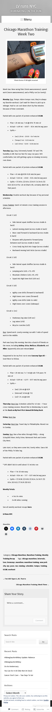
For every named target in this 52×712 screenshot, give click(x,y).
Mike (5, 349)
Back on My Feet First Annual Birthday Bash (25, 410)
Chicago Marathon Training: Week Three (31, 585)
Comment (39, 620)
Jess (31, 349)
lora (4, 562)
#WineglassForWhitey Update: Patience (19, 658)
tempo (37, 566)
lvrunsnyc (11, 562)
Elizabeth (41, 346)
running (22, 566)
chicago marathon (29, 559)
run (16, 566)
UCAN (40, 116)
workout (11, 570)
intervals (41, 559)
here (30, 507)
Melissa (33, 346)
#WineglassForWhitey (12, 662)
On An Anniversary (11, 666)
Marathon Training (34, 555)
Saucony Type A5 (38, 356)
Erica (27, 346)
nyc (8, 566)
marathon (19, 562)
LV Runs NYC (7, 514)
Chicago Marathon (18, 555)
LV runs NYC (26, 6)
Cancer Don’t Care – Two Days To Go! (18, 675)
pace (12, 566)
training (44, 566)
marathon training (31, 562)
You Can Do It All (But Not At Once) (18, 671)
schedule (29, 566)
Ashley (21, 346)
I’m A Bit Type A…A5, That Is (15, 579)
